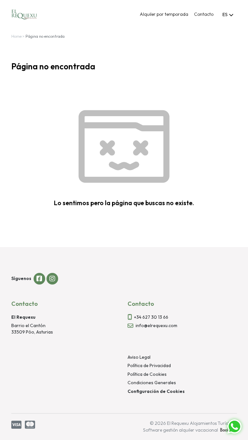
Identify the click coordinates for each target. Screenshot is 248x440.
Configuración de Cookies (156, 391)
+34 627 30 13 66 (151, 317)
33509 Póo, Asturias (32, 332)
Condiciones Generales (152, 382)
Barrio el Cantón (28, 325)
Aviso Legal (139, 357)
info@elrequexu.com (156, 325)
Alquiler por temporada (164, 14)
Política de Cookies (147, 374)
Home (16, 36)
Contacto (203, 14)
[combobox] (228, 14)
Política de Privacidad (149, 365)
